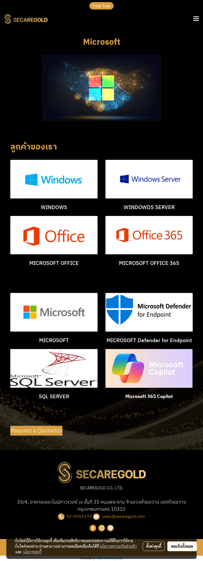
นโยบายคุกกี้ (32, 551)
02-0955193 (79, 516)
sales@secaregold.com (123, 516)
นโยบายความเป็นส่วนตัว (118, 546)
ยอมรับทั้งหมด (182, 546)
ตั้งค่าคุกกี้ (153, 546)
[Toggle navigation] (196, 19)
